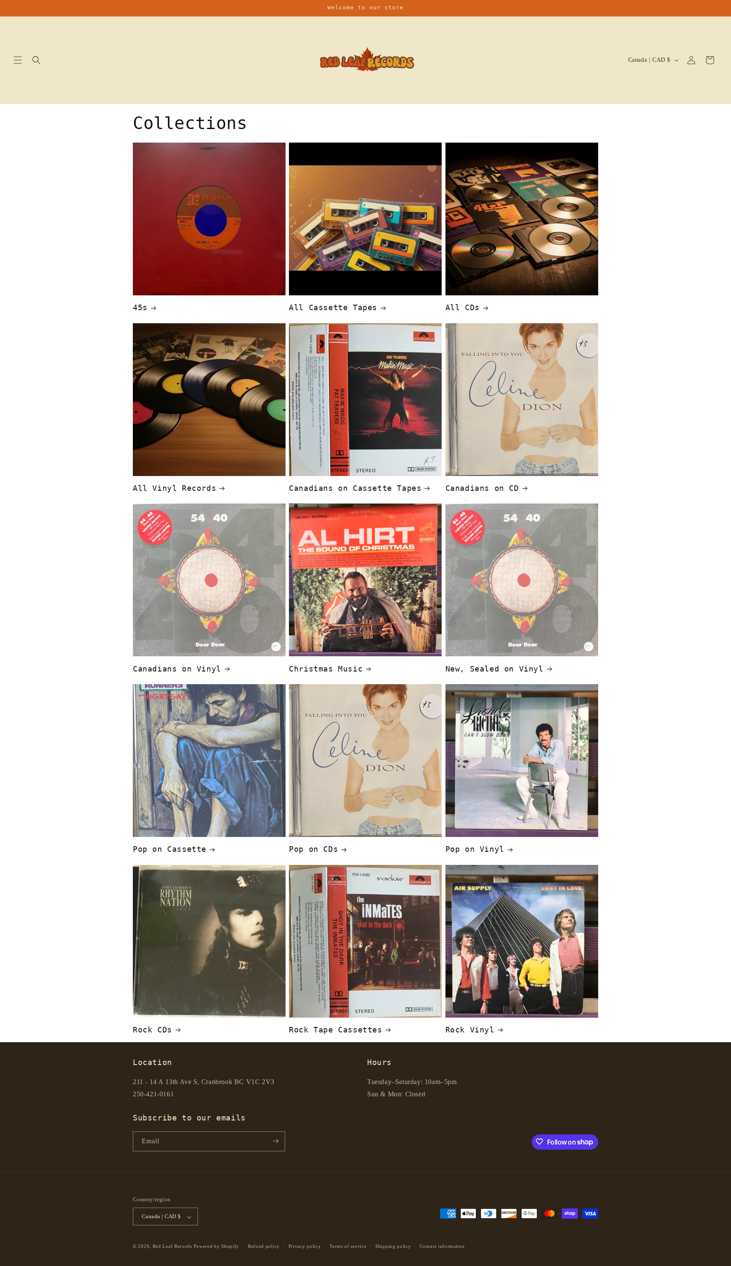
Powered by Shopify (216, 1246)
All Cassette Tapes (333, 307)
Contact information (442, 1246)
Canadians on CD (482, 488)
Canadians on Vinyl (177, 668)
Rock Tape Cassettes (335, 1029)
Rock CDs (152, 1029)
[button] (17, 60)
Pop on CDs (313, 849)
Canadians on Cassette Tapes (355, 488)
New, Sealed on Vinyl (494, 668)
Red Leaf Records (172, 1246)
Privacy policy (305, 1246)
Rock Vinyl (470, 1029)
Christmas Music (326, 668)
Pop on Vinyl (474, 849)
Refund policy (264, 1246)
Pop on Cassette (169, 849)
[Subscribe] (275, 1141)
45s (140, 307)
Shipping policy (393, 1246)
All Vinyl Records (174, 488)
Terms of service (348, 1246)
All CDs (462, 307)
